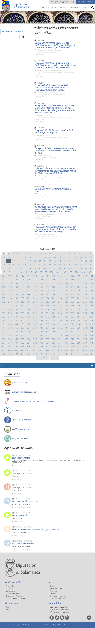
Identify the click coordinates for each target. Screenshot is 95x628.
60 (29, 264)
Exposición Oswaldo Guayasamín (25, 501)
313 (72, 324)
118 (72, 275)
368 (41, 339)
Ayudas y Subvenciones (21, 420)
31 (65, 257)
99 (46, 272)
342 (66, 331)
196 (91, 294)
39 (14, 261)
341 (60, 331)
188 (41, 294)
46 (50, 261)
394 (16, 346)
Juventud (16, 490)
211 (91, 298)
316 (91, 324)
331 (91, 328)
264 (47, 313)
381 (28, 342)
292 (35, 320)
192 (66, 294)
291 (28, 320)
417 (66, 350)
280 (53, 316)
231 (28, 305)
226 (91, 302)
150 (85, 283)
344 (79, 331)
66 (60, 264)
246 (28, 309)
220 (53, 302)
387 (66, 342)
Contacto (80, 625)
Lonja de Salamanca (20, 383)
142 (35, 283)
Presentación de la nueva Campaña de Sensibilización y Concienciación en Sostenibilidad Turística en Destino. (51, 87)
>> (56, 358)
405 (85, 346)
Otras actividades (20, 532)
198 (10, 298)
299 (79, 320)
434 (79, 354)
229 (16, 305)
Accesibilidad (45, 625)
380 (22, 342)
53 (86, 261)
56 (9, 264)
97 (36, 272)
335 (22, 331)
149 (79, 283)
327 (66, 328)
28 (50, 257)
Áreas (52, 582)
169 (16, 290)
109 (16, 275)
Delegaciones (11, 591)
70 (80, 264)
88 (80, 268)
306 (28, 324)
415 (53, 350)
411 (28, 350)
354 (47, 335)
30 (60, 257)
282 (66, 316)
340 (53, 331)
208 (72, 298)
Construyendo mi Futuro (21, 473)
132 (66, 279)
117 (66, 275)
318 (10, 328)
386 (60, 342)
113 (41, 275)
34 (80, 257)
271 (91, 313)
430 (53, 354)
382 (35, 342)
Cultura (53, 586)
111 (28, 275)
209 (79, 298)
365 (22, 339)
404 (79, 346)
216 (28, 302)
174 (47, 290)
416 (60, 350)
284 (79, 316)
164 (79, 287)
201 (28, 298)
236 (60, 305)
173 (41, 290)
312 (66, 324)
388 (72, 342)
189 (47, 294)
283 (72, 316)
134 (79, 279)
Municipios (55, 603)
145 (53, 283)
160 (53, 287)
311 (60, 324)
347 (3, 335)
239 (79, 305)
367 (35, 339)
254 (79, 309)
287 (3, 320)
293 (41, 320)
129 (47, 279)
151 (91, 283)
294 (47, 320)
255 (85, 309)
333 (10, 331)
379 (16, 342)
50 (70, 261)
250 (53, 309)
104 (76, 272)
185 (22, 294)
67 (65, 264)
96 (31, 272)
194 (79, 294)
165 (85, 287)
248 (41, 309)
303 (10, 324)
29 (55, 257)
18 (90, 253)
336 (28, 331)
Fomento (53, 593)
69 (75, 264)
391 (91, 342)
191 (60, 294)
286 (91, 316)
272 (3, 316)
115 (53, 275)
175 (53, 290)
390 (85, 342)
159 (47, 287)
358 (72, 335)
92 (10, 272)
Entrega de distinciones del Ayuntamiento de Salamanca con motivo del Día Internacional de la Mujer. (55, 150)
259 (16, 313)
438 (46, 357)
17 (85, 253)
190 (53, 294)
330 (85, 328)
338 (41, 331)
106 (89, 272)
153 (10, 287)
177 (66, 290)
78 (29, 268)
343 (72, 331)
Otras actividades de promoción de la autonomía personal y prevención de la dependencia (48, 461)
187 (35, 294)
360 (85, 335)
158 (41, 287)
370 (53, 339)
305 (22, 324)
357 (66, 335)
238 (72, 305)
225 (85, 302)
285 (85, 316)
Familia (15, 476)
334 (16, 331)
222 (66, 302)
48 (60, 261)
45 (45, 261)
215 (22, 302)
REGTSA (8, 610)
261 (28, 313)
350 (22, 335)
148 (72, 283)
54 (91, 261)
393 (10, 346)
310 (53, 324)
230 (22, 305)
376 (91, 339)
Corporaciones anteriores (15, 598)
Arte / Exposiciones (21, 504)
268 (72, 313)
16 (80, 253)
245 (22, 309)
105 (83, 272)
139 (16, 283)
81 (45, 268)
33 (75, 257)
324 (47, 328)
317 (3, 328)
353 (41, 335)
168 (10, 290)
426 (28, 354)
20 (9, 257)
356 (60, 335)
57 (14, 264)
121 (91, 275)
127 (35, 279)
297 (66, 320)
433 (72, 354)
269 (79, 313)
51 (75, 261)
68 (70, 264)
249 (47, 309)
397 (35, 346)
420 (85, 350)
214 (16, 302)
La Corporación (13, 582)
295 (53, 320)
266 (60, 313)
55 (4, 264)
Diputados (10, 588)
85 (65, 268)
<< (4, 253)
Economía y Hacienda (58, 596)
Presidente (10, 586)
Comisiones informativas (15, 596)
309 (47, 324)
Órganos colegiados (13, 593)
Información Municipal (58, 607)
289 (16, 320)
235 (53, 305)
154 (16, 287)
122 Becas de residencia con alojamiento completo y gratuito (35, 530)
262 (35, 313)
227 (3, 305)
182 (3, 294)
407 (3, 350)
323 (41, 328)
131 (60, 279)
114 (47, 275)
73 (4, 268)
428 (41, 354)
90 (91, 268)
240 (85, 305)
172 (35, 290)
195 (85, 294)
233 (41, 305)
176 (60, 290)
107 (3, 275)
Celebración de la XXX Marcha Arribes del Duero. (53, 190)
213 (10, 302)
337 (35, 331)
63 (45, 264)
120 (85, 275)
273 (10, 316)
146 (60, 283)
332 (3, 331)
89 (86, 268)
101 (58, 272)
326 (60, 328)
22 (19, 257)
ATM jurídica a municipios (59, 612)
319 (16, 328)
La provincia (75, 8)
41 (24, 261)
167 (3, 290)
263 (41, 313)
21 (14, 257)
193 (72, 294)
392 (3, 346)
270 (85, 313)
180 (85, 290)
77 (24, 268)
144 (47, 283)
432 (66, 354)
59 (24, 264)
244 (16, 309)
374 (79, 339)
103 (70, 272)
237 (66, 305)
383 (41, 342)
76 (19, 268)
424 (16, 354)
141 (28, 283)
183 (10, 294)
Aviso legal (15, 625)
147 (66, 283)
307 (35, 324)
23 (24, 257)
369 (47, 339)
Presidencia (54, 591)
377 (3, 342)
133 (72, 279)
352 (35, 335)
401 (60, 346)
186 (28, 294)
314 (79, 324)
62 (40, 264)
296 (60, 320)
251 (60, 309)
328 (72, 328)
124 (16, 279)
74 (9, 268)
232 (35, 305)
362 (3, 339)
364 (16, 339)
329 (79, 328)
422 (3, 354)
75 (14, 268)
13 (65, 253)
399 (47, 346)
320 (22, 328)
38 (9, 261)
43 (35, 261)
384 (47, 342)
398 (41, 346)
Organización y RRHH (58, 598)
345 (85, 331)
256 (91, 309)
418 (72, 350)
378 (10, 342)
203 (41, 298)
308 (41, 324)
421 (91, 350)
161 (60, 287)
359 (79, 335)
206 (60, 298)
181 (91, 290)
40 (19, 261)
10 (49, 253)
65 (55, 264)
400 (53, 346)
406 (91, 346)
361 (91, 335)
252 (66, 309)
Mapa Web (56, 625)
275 (22, 316)
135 (85, 279)
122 (3, 279)
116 (60, 275)
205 (53, 298)
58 (19, 264)
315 (85, 324)
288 (10, 320)
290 (22, 320)
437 (39, 357)
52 (80, 261)
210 (85, 298)
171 (28, 290)
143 (41, 283)
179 (79, 290)
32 (70, 257)
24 (29, 257)
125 (22, 279)
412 (35, 350)
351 (28, 335)
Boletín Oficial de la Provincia (24, 392)
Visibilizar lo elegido (19, 515)
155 (22, 287)
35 (86, 257)
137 (3, 283)
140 (22, 283)
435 (85, 354)
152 (3, 287)
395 (22, 346)
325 (53, 328)
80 (40, 268)
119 (79, 275)
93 (15, 272)
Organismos (11, 603)
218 (41, 302)
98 (41, 272)
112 (35, 275)
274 (16, 316)
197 (3, 298)
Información (17, 411)
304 (16, 324)
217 (35, 302)
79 (35, 268)
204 (47, 298)
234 (47, 305)
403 (72, 346)
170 (22, 290)
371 (60, 339)
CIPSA (8, 607)
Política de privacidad (29, 625)
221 (60, 302)
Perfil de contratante (20, 429)
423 (10, 354)
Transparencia (68, 625)
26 (40, 257)
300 (85, 320)
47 (55, 261)
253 (72, 309)
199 (16, 298)
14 (70, 253)
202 (35, 298)
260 (22, 313)
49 (65, 261)
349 (16, 335)
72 (91, 264)
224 (79, 302)
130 (53, 279)
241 (91, 305)
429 (47, 354)
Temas (86, 8)
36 (91, 257)
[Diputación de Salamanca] (16, 5)
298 (72, 320)
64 (50, 264)
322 (35, 328)
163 (72, 287)
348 (10, 335)
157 (35, 287)
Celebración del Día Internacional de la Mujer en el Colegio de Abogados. (54, 131)
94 (20, 272)
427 (35, 354)
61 (35, 264)
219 (47, 302)
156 (28, 287)
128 (41, 279)
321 (28, 328)
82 (50, 268)
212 (3, 302)
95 (25, 272)
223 (72, 302)
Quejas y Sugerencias (20, 438)
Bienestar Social (56, 588)
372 (66, 339)
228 (10, 305)
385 (53, 342)
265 (53, 313)
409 (16, 350)
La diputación (43, 8)
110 (22, 275)
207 (66, 298)
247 (35, 309)
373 (72, 339)
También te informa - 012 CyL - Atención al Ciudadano (33, 401)
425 (22, 354)
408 (10, 350)
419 (79, 350)
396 (28, 346)
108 (10, 275)
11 (55, 253)
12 (60, 253)
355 (53, 335)
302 (3, 324)
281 (60, 316)
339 (47, 331)
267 (66, 313)
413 (41, 350)
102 (64, 272)
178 (72, 290)
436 (91, 354)
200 (22, 298)
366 (28, 339)
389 (79, 342)
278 (41, 316)
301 (91, 320)
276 (28, 316)
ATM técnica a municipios (59, 610)
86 (70, 268)
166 (91, 287)
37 (4, 261)
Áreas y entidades (60, 8)
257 (3, 313)
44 (40, 261)
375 (85, 339)
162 (66, 287)
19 (4, 257)
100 (51, 272)
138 (10, 283)
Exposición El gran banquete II (23, 544)
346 (91, 331)
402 (66, 346)
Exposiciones (18, 518)
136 (91, 279)
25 (35, 257)
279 (47, 316)
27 (45, 257)
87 (75, 268)
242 (3, 309)
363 (10, 339)
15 (75, 253)
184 (16, 294)
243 (10, 309)
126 (28, 279)
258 (10, 313)
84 (60, 268)
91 (5, 272)
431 (60, 354)
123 (10, 279)
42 (29, 261)
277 (35, 316)
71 (86, 264)
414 (47, 350)
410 (22, 350)
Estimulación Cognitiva (21, 458)
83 (55, 268)
